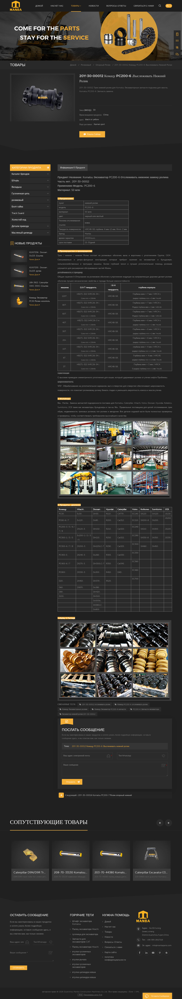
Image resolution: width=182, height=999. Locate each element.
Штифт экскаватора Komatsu (82, 922)
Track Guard (18, 213)
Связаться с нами (144, 6)
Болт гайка (17, 206)
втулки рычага (79, 959)
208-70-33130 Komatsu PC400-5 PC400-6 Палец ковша (70, 872)
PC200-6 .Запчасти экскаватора (146, 709)
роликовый (86, 65)
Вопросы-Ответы (116, 6)
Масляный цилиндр (22, 232)
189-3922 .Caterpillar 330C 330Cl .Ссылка (38, 284)
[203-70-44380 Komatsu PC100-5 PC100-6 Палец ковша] (111, 855)
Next (168, 822)
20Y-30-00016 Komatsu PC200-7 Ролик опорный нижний (105, 795)
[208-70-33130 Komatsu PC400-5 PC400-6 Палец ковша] (71, 855)
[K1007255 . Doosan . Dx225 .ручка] (19, 271)
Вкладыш (17, 187)
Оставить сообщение (160, 996)
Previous (160, 822)
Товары (75, 6)
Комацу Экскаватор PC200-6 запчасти (110, 709)
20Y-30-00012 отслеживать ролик (96, 704)
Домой (39, 6)
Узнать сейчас (94, 134)
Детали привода (20, 226)
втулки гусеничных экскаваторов (81, 953)
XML (137, 992)
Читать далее (34, 259)
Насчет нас (57, 6)
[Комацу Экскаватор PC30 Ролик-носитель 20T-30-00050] (19, 301)
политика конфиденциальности (115, 958)
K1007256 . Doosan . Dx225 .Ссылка (38, 254)
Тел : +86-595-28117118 (152, 940)
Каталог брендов (20, 174)
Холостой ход (19, 219)
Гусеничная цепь (20, 193)
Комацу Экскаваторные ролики (74, 709)
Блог (131, 992)
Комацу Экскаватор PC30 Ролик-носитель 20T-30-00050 (39, 300)
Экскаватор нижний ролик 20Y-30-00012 (78, 714)
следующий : (71, 795)
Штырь (15, 180)
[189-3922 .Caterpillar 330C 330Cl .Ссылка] (19, 286)
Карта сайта (110, 952)
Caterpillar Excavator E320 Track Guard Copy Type (151, 872)
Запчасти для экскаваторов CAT (81, 940)
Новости (94, 6)
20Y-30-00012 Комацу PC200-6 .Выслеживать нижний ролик (100, 746)
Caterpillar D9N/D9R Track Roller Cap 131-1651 (30, 872)
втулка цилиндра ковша (84, 972)
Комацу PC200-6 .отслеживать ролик (132, 704)
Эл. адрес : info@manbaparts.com (156, 945)
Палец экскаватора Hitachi (85, 929)
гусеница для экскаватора (85, 934)
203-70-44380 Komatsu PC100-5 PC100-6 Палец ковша (111, 872)
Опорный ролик (103, 65)
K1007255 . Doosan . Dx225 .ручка (38, 269)
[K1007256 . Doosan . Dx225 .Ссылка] (19, 256)
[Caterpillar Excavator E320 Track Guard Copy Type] (152, 855)
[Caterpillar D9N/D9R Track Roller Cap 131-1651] (30, 855)
